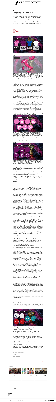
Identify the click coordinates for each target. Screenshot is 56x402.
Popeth (14, 356)
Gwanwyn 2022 (18, 356)
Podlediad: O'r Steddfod (41, 375)
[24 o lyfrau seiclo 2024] (28, 371)
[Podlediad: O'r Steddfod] (41, 371)
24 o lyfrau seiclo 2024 (27, 375)
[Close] (55, 400)
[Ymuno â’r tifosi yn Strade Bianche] (15, 371)
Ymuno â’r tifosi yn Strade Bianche (13, 376)
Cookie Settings (45, 400)
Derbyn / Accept (51, 400)
